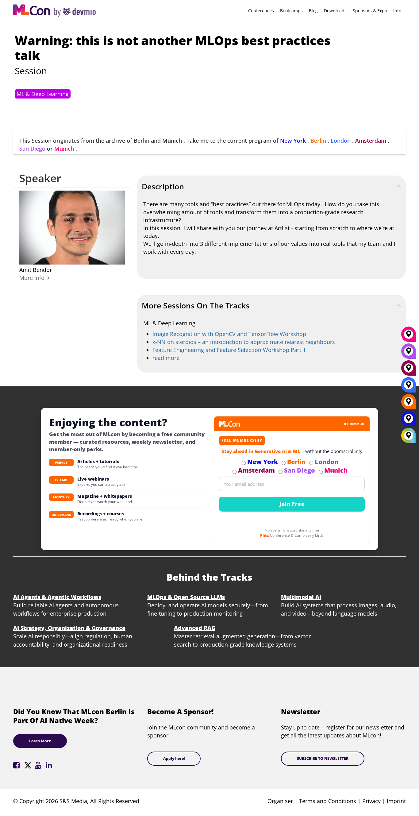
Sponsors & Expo (370, 11)
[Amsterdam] (408, 370)
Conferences (261, 11)
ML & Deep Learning (43, 94)
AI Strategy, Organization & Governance (69, 628)
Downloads (335, 11)
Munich (64, 148)
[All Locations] (408, 435)
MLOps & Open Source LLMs (186, 597)
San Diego (32, 148)
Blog (313, 11)
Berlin (318, 140)
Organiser (280, 801)
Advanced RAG (194, 628)
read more (165, 358)
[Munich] (408, 336)
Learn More (40, 741)
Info (397, 11)
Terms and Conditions (327, 801)
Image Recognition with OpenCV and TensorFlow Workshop (229, 334)
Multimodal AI (301, 597)
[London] (408, 387)
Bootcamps (291, 11)
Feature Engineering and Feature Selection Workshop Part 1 (229, 350)
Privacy (371, 801)
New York (293, 140)
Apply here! (174, 758)
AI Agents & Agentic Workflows (57, 597)
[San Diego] (408, 353)
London (341, 140)
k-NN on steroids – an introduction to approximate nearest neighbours (243, 342)
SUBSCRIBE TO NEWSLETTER (322, 758)
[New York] (408, 420)
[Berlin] (408, 404)
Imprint (396, 801)
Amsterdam (370, 140)
